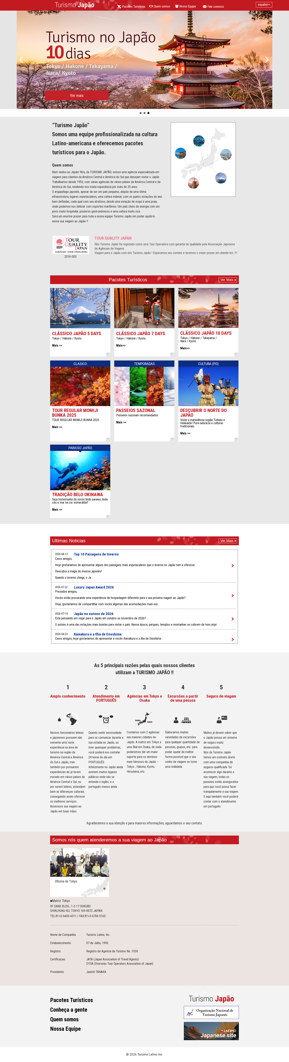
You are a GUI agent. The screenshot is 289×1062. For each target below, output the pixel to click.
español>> (264, 4)
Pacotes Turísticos (71, 1000)
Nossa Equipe (65, 1028)
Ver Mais (226, 280)
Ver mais (77, 95)
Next (267, 60)
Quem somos (64, 1019)
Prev (22, 60)
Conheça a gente (68, 1009)
